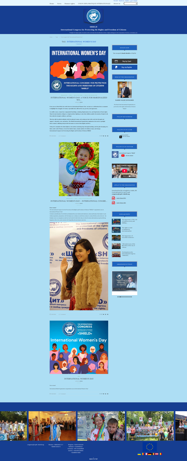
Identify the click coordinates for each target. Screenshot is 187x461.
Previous (110, 283)
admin (81, 102)
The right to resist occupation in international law (127, 229)
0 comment (63, 136)
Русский (116, 0)
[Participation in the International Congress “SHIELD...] (116, 252)
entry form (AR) (121, 203)
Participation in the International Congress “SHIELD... (128, 253)
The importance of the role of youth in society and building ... (129, 221)
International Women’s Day (79, 379)
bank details (126, 53)
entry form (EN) (121, 198)
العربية (131, 0)
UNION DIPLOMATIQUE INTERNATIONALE (94, 3)
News (59, 3)
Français (135, 0)
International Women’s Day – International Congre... (79, 201)
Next (138, 283)
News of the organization (91, 95)
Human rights (70, 3)
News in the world (78, 95)
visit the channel (129, 155)
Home (52, 3)
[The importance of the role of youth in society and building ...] (116, 219)
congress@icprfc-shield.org (35, 444)
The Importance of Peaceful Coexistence (128, 236)
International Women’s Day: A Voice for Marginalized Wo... (79, 99)
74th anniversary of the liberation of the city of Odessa (128, 245)
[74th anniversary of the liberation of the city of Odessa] (116, 244)
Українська (121, 0)
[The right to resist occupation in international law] (116, 227)
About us (117, 3)
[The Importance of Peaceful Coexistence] (116, 235)
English (127, 0)
